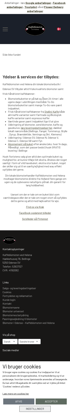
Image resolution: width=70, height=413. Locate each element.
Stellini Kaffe (52, 111)
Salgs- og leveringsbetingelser (19, 288)
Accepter (51, 401)
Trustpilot (30, 7)
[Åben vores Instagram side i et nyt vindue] (7, 359)
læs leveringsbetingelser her (36, 127)
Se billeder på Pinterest (35, 218)
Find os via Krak (35, 206)
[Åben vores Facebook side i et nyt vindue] (16, 359)
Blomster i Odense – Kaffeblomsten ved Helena (29, 322)
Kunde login (9, 299)
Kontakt (7, 303)
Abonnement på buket (20, 144)
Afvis (18, 401)
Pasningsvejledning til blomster (20, 318)
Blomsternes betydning (16, 315)
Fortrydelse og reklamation (17, 295)
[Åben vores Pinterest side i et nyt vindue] (26, 359)
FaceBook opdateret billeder (35, 212)
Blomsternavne (11, 307)
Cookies (7, 292)
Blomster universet (13, 311)
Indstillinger (35, 408)
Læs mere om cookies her (16, 393)
